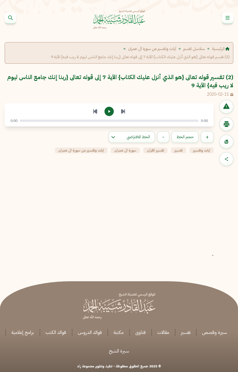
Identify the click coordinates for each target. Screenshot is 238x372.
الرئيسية (219, 49)
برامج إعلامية (22, 332)
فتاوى (140, 332)
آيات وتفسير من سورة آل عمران (152, 49)
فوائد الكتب (56, 332)
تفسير (178, 150)
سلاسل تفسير (194, 49)
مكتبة (118, 332)
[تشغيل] (109, 111)
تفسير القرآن (155, 150)
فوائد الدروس (90, 332)
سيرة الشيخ (119, 351)
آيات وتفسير (201, 150)
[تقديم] (123, 111)
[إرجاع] (95, 111)
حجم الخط (185, 137)
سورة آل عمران (125, 150)
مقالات (163, 332)
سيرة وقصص (214, 332)
